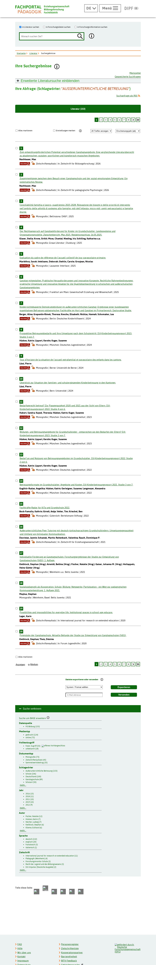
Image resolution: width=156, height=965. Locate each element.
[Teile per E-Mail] (72, 891)
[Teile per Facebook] (36, 891)
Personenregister (70, 944)
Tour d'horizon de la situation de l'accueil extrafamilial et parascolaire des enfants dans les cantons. (70, 359)
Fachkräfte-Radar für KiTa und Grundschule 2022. (45, 507)
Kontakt (21, 956)
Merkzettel (135, 73)
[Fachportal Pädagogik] (42, 9)
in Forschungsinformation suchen (92, 27)
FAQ (19, 944)
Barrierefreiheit (69, 956)
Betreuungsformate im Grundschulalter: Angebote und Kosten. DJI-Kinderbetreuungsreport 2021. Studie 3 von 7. (76, 484)
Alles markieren (25, 130)
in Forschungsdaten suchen (58, 27)
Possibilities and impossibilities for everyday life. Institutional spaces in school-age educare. (66, 612)
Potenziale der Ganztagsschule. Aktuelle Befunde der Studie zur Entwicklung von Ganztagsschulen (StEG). (73, 635)
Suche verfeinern (32, 708)
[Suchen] (80, 36)
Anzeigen (20, 664)
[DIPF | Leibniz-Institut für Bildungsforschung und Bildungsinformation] (131, 8)
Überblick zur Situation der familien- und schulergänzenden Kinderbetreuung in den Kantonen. (68, 382)
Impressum (23, 960)
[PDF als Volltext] (24, 164)
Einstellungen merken (65, 130)
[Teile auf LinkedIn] (63, 891)
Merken (34, 664)
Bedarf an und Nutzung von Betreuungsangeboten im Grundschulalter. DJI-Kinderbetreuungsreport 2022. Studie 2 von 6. (76, 460)
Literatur (33, 53)
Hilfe (19, 948)
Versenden (123, 695)
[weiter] (133, 120)
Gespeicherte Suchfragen (128, 76)
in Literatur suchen (30, 27)
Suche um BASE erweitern (33, 718)
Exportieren (124, 687)
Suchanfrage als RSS (126, 95)
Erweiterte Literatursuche (50, 81)
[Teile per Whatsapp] (54, 891)
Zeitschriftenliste (70, 948)
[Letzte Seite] (138, 120)
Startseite (21, 53)
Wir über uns (24, 952)
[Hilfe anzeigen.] (92, 36)
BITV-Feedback (69, 960)
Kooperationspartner (72, 952)
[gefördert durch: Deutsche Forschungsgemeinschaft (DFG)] (127, 947)
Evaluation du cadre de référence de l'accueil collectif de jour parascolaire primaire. (63, 257)
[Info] (80, 131)
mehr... (23, 785)
